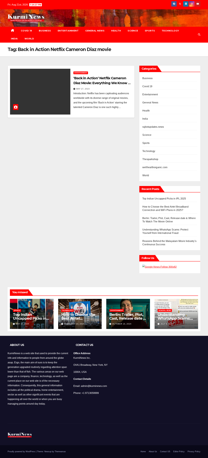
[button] (199, 34)
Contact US (165, 451)
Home (143, 451)
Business (45, 30)
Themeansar (60, 451)
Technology (170, 30)
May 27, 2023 (83, 89)
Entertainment (68, 30)
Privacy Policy (194, 451)
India (14, 38)
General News (94, 30)
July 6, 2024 (166, 324)
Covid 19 (26, 30)
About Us (153, 451)
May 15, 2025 (22, 324)
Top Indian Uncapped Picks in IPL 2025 (164, 198)
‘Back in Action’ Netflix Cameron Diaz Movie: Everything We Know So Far (102, 83)
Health (116, 30)
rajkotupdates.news (153, 127)
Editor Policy (179, 451)
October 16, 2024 (121, 324)
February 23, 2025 (74, 324)
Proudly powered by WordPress (22, 451)
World (29, 38)
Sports (150, 30)
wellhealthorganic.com (154, 167)
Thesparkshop (150, 159)
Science (133, 30)
